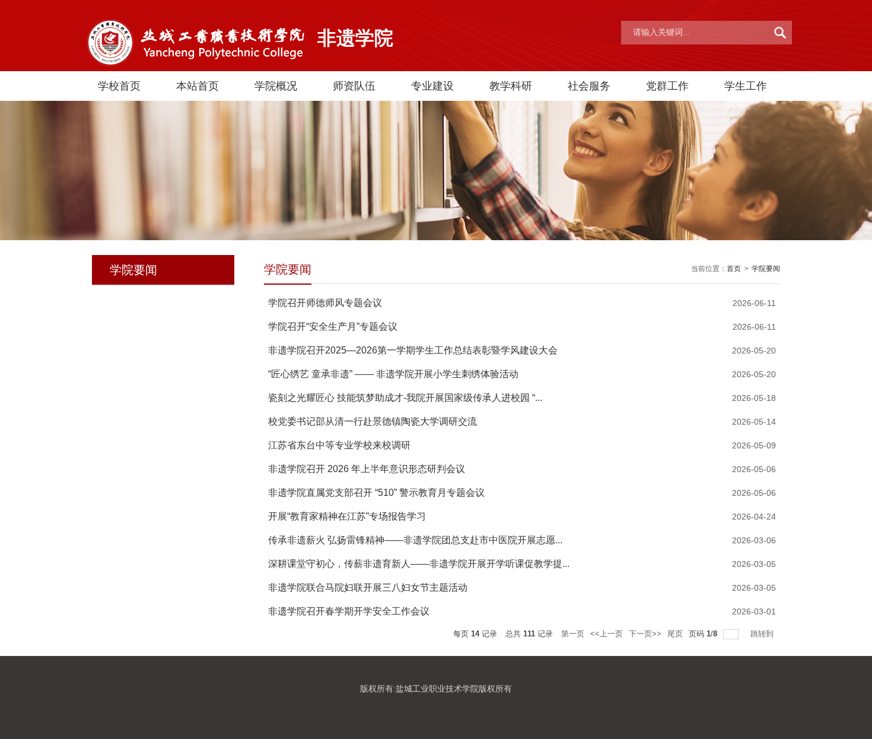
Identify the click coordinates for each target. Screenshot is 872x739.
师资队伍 (354, 86)
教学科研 (510, 86)
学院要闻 (766, 269)
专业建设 (432, 86)
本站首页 (197, 86)
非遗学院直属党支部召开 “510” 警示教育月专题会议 (376, 493)
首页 (734, 269)
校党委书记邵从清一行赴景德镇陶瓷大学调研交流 (372, 421)
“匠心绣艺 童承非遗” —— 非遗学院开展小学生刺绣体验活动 (393, 374)
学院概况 (275, 86)
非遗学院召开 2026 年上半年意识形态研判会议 (366, 469)
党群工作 (667, 86)
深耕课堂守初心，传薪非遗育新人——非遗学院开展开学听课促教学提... (418, 564)
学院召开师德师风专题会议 (325, 303)
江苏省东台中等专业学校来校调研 (339, 445)
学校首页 (119, 86)
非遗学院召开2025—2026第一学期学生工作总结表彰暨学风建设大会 (413, 350)
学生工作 (745, 86)
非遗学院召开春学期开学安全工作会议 (348, 611)
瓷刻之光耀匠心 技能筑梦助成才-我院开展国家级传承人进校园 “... (405, 398)
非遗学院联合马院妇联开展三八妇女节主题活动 (367, 587)
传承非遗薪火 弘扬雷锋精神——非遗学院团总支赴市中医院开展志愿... (415, 540)
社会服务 (589, 86)
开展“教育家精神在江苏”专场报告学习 (347, 516)
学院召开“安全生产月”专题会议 (332, 326)
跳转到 (763, 633)
